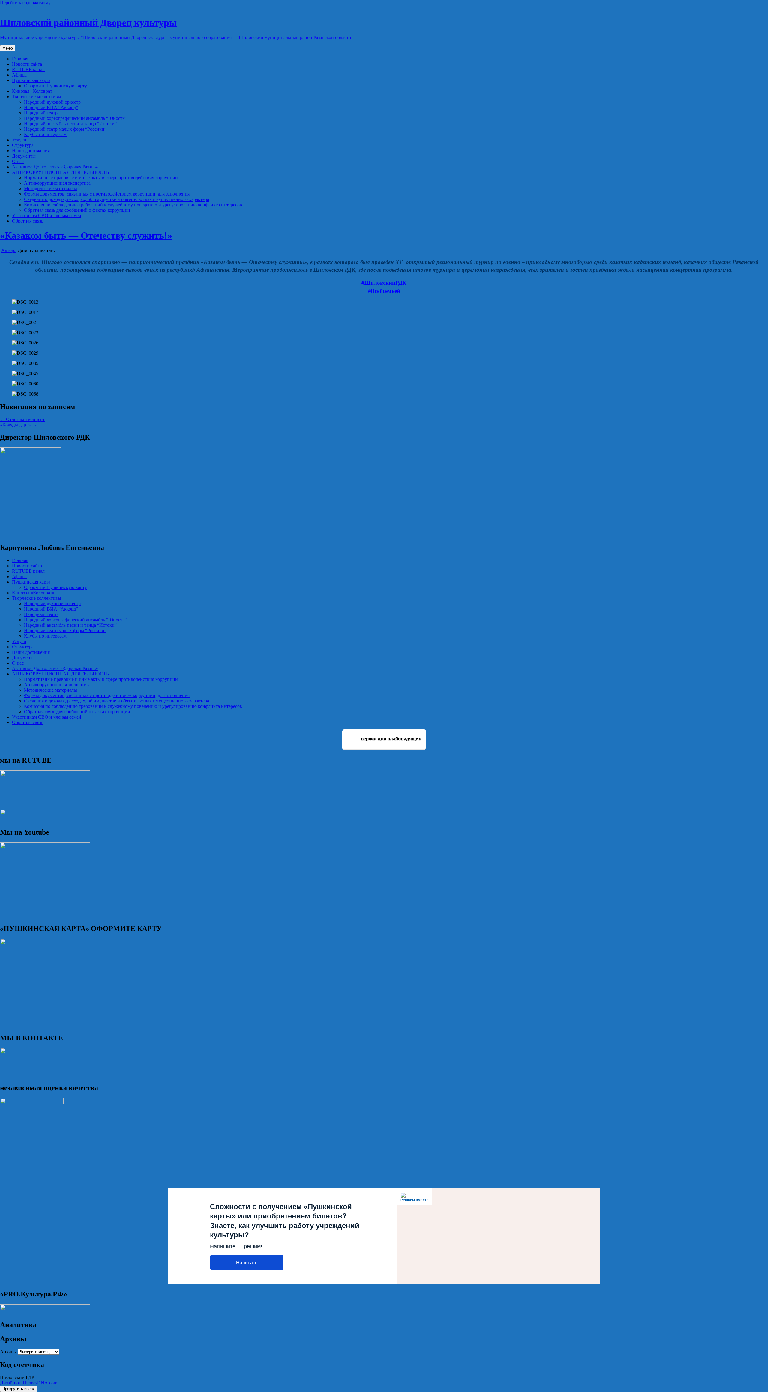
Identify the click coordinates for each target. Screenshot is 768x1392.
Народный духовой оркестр (52, 102)
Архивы (8, 1351)
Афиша (19, 74)
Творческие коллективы (36, 96)
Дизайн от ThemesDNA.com (28, 1382)
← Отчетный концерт (22, 419)
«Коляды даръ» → (18, 424)
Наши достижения (31, 150)
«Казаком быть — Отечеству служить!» (86, 235)
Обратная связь (27, 220)
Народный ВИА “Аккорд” (51, 107)
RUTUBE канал (28, 69)
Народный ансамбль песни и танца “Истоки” (70, 123)
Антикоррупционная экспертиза (57, 183)
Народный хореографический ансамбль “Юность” (75, 118)
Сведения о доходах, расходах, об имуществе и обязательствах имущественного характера (116, 199)
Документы (24, 156)
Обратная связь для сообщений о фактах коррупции (77, 210)
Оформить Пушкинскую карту (55, 85)
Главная (20, 58)
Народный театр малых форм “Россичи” (65, 129)
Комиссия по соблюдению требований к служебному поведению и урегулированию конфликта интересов (133, 204)
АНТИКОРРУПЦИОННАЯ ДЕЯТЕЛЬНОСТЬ (60, 172)
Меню (7, 48)
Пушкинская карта (31, 80)
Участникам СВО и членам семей (46, 215)
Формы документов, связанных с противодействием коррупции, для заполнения (107, 193)
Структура (23, 145)
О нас (18, 161)
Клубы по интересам (45, 134)
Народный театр (41, 112)
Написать (246, 1262)
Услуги (19, 139)
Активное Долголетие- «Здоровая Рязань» (55, 166)
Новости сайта (27, 64)
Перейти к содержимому (25, 2)
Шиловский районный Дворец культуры (88, 22)
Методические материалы (50, 188)
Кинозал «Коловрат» (33, 91)
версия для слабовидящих (390, 738)
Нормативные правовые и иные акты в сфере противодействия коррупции (101, 177)
